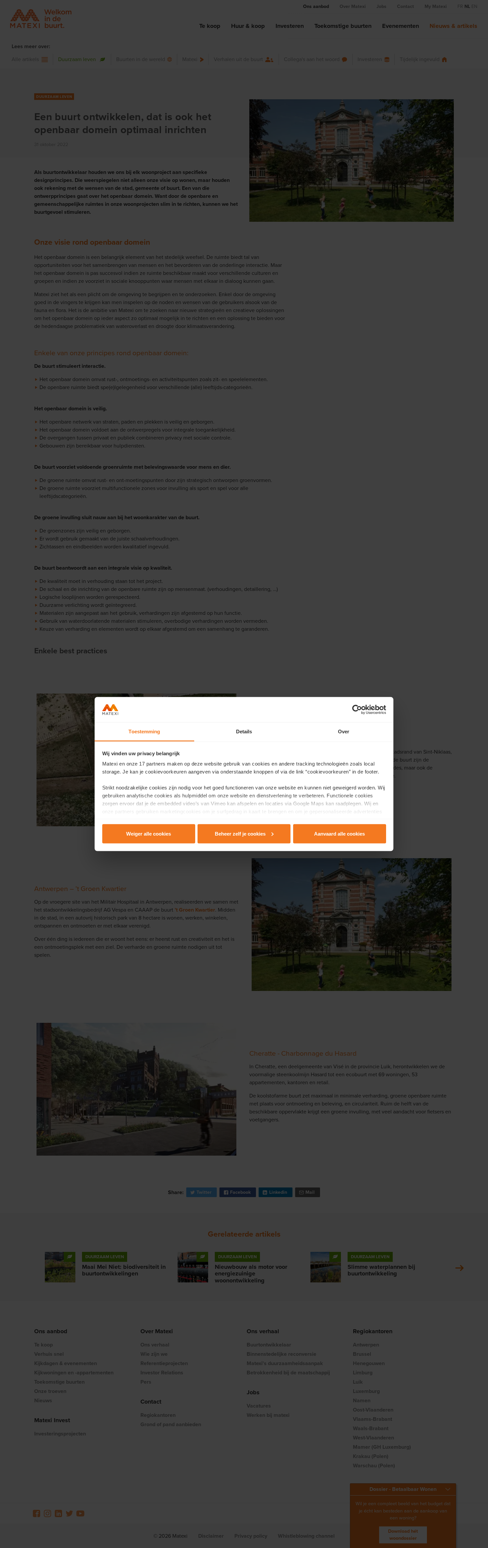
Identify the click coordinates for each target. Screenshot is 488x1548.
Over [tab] (343, 731)
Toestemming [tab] (144, 731)
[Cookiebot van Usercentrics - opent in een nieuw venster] (357, 710)
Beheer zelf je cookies (240, 833)
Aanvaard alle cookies (339, 833)
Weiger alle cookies (148, 833)
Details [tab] (244, 731)
